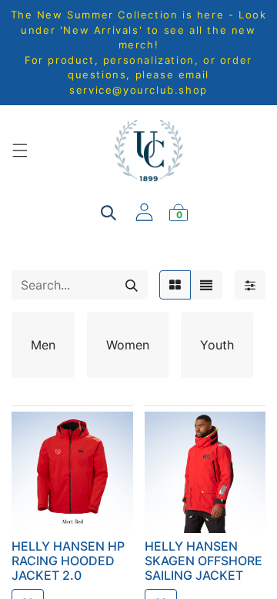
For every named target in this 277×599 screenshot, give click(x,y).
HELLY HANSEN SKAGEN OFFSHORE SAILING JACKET (203, 560)
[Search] (131, 285)
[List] (206, 285)
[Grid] (175, 285)
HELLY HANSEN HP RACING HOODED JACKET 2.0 (68, 560)
